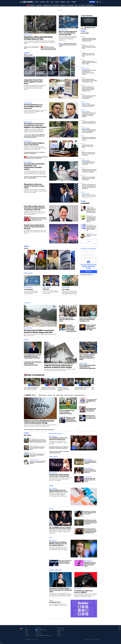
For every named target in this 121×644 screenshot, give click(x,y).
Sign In (91, 274)
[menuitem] (36, 2)
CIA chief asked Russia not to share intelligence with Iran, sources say (33, 106)
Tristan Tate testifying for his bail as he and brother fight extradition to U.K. (87, 319)
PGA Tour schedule (68, 395)
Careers (26, 633)
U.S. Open (50, 395)
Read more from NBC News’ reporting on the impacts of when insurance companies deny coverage (34, 136)
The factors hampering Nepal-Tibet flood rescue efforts (88, 105)
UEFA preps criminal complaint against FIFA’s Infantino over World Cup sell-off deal (71, 419)
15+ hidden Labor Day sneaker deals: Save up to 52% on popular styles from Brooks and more (91, 219)
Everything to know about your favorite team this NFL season (91, 417)
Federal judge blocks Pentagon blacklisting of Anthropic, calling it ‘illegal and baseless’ (89, 39)
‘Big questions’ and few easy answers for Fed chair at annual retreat (34, 186)
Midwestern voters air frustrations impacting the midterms (64, 389)
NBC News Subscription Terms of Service (43, 635)
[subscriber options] (97, 2)
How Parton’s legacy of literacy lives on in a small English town (90, 471)
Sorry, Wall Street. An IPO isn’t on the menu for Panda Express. (58, 438)
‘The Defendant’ (28, 289)
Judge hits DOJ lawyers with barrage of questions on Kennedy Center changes (89, 62)
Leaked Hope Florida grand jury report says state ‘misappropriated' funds (33, 363)
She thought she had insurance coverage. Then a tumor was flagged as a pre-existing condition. (35, 125)
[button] (52, 2)
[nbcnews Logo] (21, 628)
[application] (40, 24)
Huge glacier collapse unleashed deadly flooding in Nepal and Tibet (38, 38)
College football (59, 395)
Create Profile (88, 271)
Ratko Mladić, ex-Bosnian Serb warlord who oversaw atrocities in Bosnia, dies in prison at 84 (90, 522)
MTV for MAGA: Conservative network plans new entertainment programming (87, 366)
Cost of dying (65, 289)
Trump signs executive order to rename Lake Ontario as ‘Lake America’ (34, 152)
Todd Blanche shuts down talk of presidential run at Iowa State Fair (48, 388)
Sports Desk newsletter (79, 395)
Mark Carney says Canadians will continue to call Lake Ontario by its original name (36, 157)
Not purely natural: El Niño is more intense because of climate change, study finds (39, 331)
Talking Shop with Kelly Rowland (91, 235)
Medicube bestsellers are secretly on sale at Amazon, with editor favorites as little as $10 (91, 228)
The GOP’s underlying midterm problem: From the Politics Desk (89, 122)
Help (26, 631)
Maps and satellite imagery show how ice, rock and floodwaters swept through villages (68, 32)
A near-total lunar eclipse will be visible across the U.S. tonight (91, 327)
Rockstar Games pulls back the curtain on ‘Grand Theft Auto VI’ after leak (34, 226)
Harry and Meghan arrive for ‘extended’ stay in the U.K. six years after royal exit (60, 527)
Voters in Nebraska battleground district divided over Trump (31, 388)
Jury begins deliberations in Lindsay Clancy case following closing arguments (71, 328)
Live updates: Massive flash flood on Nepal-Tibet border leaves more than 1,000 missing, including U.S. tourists (38, 441)
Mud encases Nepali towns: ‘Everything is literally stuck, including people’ (68, 45)
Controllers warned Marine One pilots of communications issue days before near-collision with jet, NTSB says (89, 186)
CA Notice (37, 631)
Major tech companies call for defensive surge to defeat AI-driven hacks (88, 154)
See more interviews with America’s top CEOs (59, 452)
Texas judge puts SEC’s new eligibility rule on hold (91, 401)
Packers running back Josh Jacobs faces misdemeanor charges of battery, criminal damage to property (88, 88)
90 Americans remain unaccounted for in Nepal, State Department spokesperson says (48, 48)
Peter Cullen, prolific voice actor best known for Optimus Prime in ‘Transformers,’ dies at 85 (34, 208)
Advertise (59, 633)
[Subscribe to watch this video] (84, 443)
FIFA (54, 395)
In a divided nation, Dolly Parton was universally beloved (89, 480)
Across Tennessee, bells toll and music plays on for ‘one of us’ (90, 462)
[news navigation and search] (100, 2)
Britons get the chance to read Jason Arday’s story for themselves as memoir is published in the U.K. (90, 530)
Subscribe (59, 631)
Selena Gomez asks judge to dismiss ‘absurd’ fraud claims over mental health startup (60, 590)
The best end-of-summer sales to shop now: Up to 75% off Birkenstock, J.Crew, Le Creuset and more (91, 210)
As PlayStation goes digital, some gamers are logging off (83, 591)
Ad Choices (27, 635)
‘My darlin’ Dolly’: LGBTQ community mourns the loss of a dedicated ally (59, 475)
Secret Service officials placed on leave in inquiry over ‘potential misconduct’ (37, 455)
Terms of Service (38, 633)
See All (88, 241)
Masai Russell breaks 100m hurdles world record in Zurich (91, 410)
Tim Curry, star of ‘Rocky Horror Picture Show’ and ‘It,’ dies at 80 (90, 513)
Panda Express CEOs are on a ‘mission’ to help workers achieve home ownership (59, 447)
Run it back (46, 289)
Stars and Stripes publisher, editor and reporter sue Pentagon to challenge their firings (89, 80)
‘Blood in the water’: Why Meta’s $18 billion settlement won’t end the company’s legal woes (89, 196)
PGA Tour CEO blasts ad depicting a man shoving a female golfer (39, 429)
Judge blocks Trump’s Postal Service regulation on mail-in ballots (33, 81)
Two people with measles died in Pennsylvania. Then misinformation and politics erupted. (34, 166)
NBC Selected (59, 635)
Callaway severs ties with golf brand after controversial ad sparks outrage (88, 178)
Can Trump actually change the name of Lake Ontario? (34, 144)
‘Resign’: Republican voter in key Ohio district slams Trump (82, 388)
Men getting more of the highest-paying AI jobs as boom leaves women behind (90, 564)
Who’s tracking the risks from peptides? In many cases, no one (58, 490)
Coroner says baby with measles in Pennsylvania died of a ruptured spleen (35, 177)
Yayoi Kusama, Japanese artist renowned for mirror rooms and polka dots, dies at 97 (38, 219)
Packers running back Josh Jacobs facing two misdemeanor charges (66, 412)
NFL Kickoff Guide (42, 395)
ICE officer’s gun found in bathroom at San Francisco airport (88, 146)
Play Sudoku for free (55, 602)
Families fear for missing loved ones (31, 47)
